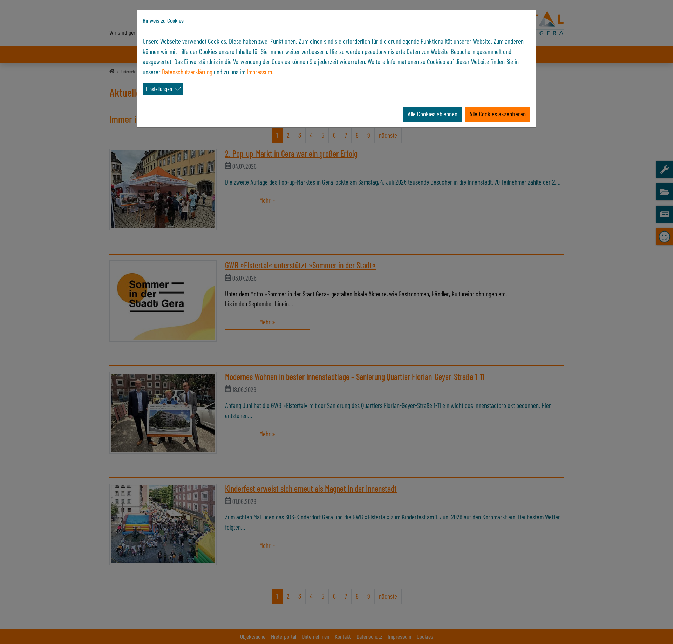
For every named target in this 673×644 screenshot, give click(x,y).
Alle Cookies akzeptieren (497, 114)
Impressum (259, 72)
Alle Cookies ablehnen (432, 114)
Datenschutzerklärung (187, 72)
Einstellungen (159, 88)
